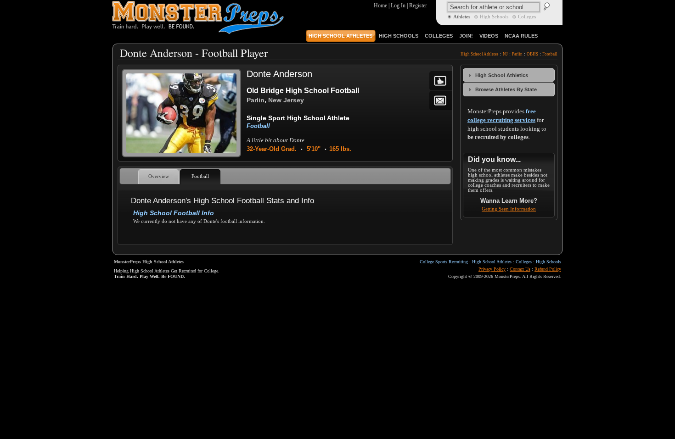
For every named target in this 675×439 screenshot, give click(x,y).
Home (380, 5)
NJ (505, 54)
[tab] (509, 75)
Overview (158, 176)
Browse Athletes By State (506, 89)
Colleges (524, 261)
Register (418, 5)
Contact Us (520, 269)
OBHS (532, 54)
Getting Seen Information (509, 208)
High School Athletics (501, 75)
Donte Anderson (279, 74)
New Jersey (286, 100)
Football (549, 54)
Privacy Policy (492, 269)
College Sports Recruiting (444, 261)
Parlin (517, 54)
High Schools (548, 261)
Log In (398, 5)
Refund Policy (547, 269)
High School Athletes (480, 54)
